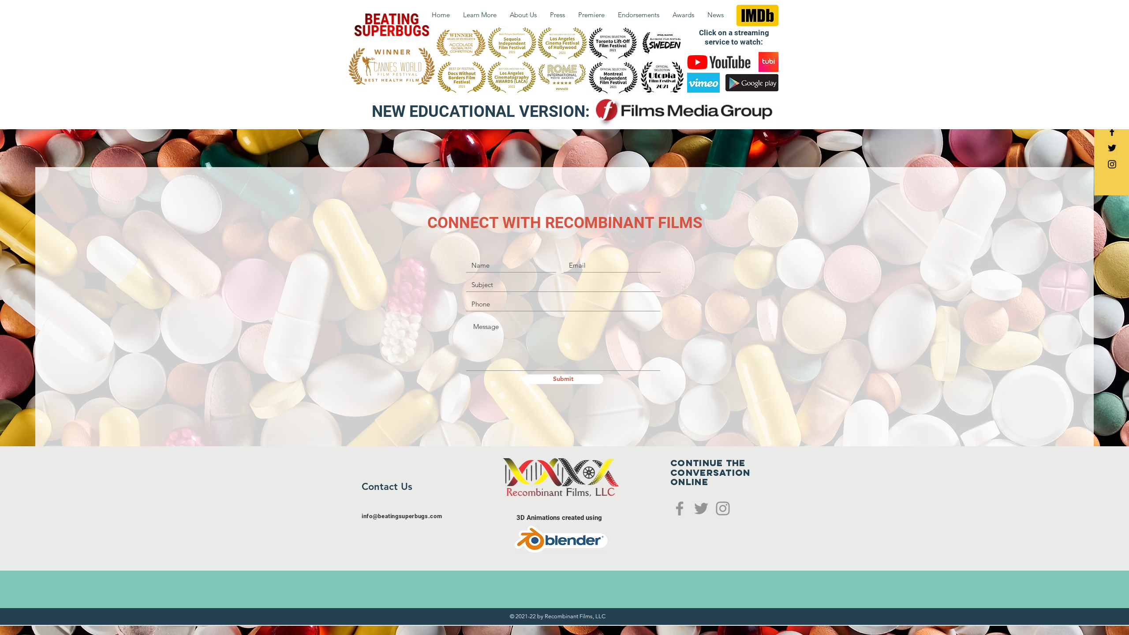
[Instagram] (723, 508)
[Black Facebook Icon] (1112, 131)
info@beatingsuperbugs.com (402, 516)
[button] (523, 15)
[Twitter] (701, 508)
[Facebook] (679, 508)
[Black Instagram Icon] (1112, 164)
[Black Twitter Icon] (1112, 147)
